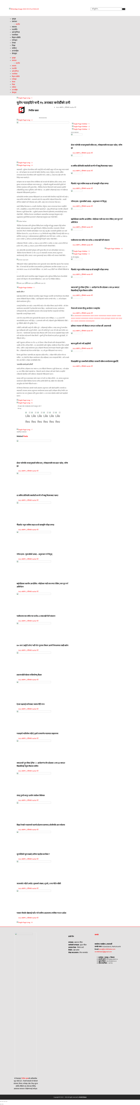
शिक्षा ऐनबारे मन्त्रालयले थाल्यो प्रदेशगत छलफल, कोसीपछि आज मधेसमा (41, 825)
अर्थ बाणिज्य (16, 32)
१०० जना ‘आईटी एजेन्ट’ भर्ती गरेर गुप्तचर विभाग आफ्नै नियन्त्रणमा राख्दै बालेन (42, 645)
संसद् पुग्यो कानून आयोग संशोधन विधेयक (31, 795)
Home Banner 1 (22, 549)
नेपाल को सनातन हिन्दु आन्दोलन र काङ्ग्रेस (85, 308)
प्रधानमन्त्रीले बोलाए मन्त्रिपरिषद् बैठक (29, 675)
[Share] (2, 1101)
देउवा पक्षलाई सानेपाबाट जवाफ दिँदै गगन (31, 704)
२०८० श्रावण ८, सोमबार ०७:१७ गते (28, 471)
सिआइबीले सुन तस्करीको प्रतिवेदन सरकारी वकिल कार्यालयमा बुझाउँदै (94, 361)
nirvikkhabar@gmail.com (103, 951)
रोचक (14, 42)
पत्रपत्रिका (15, 34)
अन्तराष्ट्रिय (15, 50)
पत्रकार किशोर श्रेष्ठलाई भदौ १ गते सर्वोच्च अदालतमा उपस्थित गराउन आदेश (41, 913)
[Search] (123, 9)
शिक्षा (13, 45)
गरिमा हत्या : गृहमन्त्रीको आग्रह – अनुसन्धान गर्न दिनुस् (34, 554)
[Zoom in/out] (6, 1101)
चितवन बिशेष (21, 520)
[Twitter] (102, 938)
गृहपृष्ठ (14, 18)
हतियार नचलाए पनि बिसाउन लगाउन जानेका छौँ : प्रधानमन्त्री (91, 326)
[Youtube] (108, 938)
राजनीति (14, 29)
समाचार (14, 21)
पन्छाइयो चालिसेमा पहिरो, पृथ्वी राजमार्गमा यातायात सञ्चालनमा (37, 733)
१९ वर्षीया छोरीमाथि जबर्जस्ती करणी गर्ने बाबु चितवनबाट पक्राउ (37, 495)
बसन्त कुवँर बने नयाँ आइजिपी (81, 343)
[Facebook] (97, 938)
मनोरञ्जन (14, 40)
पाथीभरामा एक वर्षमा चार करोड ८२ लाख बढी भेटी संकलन (36, 616)
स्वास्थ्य (14, 26)
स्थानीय (18, 24)
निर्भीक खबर (24, 1078)
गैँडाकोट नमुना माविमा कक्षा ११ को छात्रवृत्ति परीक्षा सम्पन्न (35, 524)
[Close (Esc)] (1, 1101)
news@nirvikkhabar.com (107, 949)
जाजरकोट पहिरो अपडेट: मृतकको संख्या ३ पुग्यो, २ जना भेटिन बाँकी (39, 883)
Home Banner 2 (22, 458)
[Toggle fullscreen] (4, 1101)
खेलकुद (14, 53)
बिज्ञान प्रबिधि (16, 37)
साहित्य (14, 48)
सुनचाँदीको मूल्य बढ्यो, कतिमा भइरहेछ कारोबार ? (33, 854)
